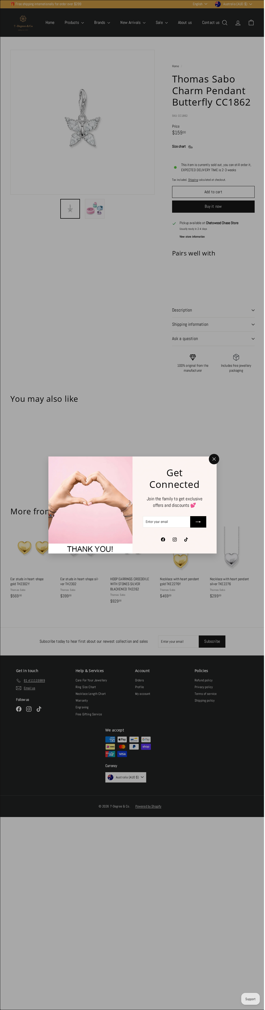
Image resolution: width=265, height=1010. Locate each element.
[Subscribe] (196, 522)
